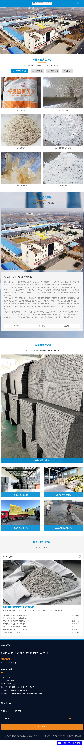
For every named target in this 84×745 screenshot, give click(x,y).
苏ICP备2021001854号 (59, 736)
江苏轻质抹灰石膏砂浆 (63, 148)
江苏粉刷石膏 (37, 71)
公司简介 (16, 326)
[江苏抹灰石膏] (63, 167)
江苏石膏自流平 (63, 110)
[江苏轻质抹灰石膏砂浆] (63, 130)
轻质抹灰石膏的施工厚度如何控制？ (15, 618)
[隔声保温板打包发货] (42, 408)
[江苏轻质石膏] (21, 130)
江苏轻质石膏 (21, 148)
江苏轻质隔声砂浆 (21, 110)
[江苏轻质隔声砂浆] (21, 92)
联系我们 (42, 726)
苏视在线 (77, 736)
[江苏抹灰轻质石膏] (21, 167)
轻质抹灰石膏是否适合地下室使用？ (15, 627)
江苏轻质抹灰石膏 (20, 71)
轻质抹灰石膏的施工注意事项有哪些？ (16, 629)
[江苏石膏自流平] (63, 92)
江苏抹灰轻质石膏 (21, 185)
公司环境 (41, 326)
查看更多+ (67, 71)
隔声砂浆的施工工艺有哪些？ (13, 632)
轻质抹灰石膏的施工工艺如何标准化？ (16, 621)
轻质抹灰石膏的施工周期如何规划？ (19, 607)
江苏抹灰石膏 (53, 71)
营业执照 (67, 326)
